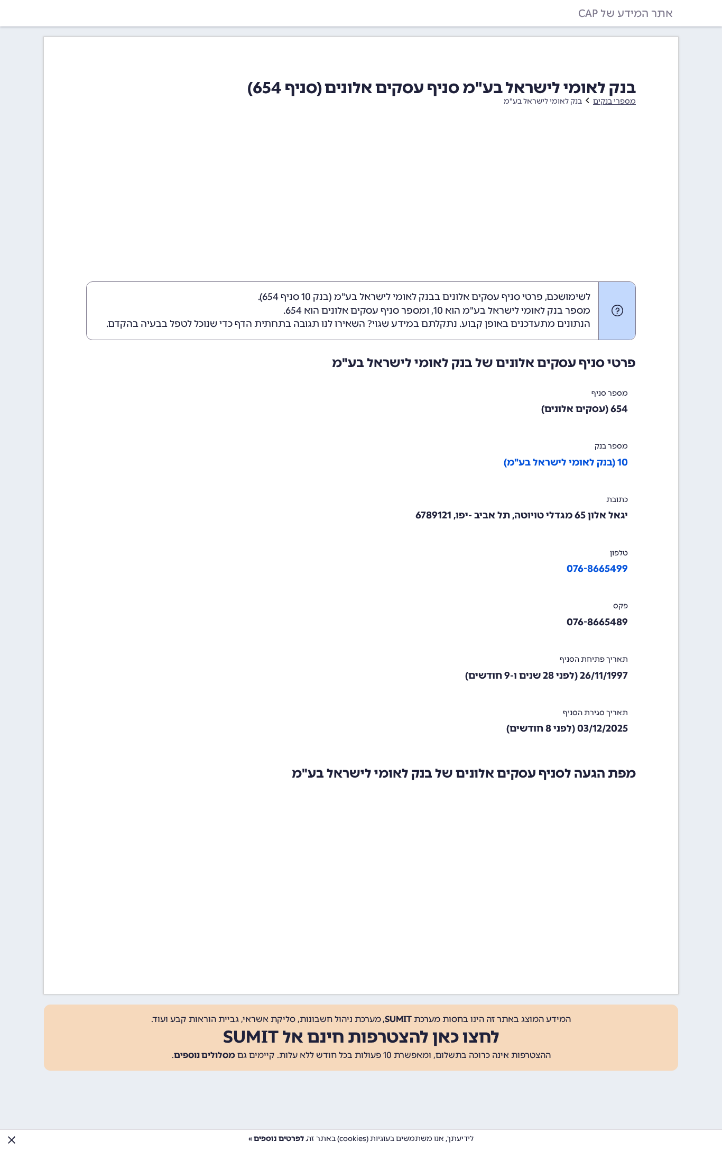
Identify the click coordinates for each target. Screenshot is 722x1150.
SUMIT (398, 1019)
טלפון (619, 553)
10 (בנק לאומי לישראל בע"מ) (566, 462)
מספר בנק (611, 446)
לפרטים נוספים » (276, 1138)
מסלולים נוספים (204, 1055)
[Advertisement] (361, 202)
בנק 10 (315, 297)
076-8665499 (597, 568)
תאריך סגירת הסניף (595, 712)
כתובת (617, 499)
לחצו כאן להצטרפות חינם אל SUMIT (361, 1037)
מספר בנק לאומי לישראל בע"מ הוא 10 (511, 310)
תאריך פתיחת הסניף (594, 659)
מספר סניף (609, 393)
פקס (620, 605)
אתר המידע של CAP (625, 13)
